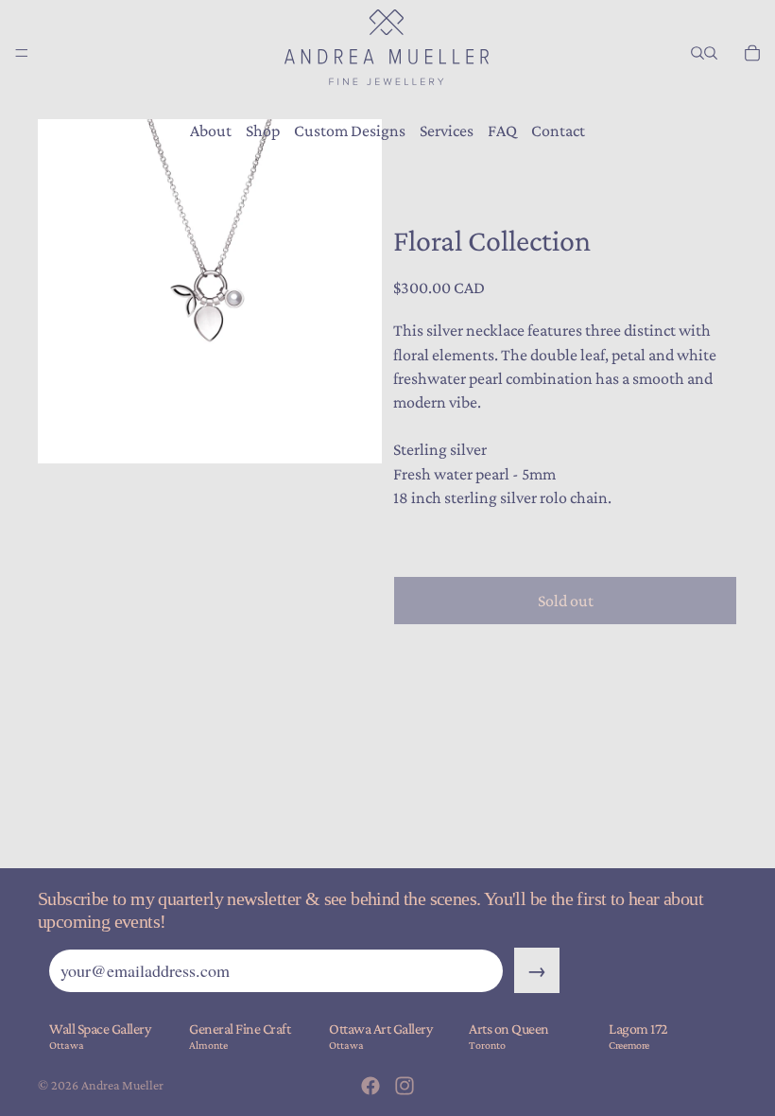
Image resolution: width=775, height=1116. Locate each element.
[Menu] (21, 53)
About (211, 130)
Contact (558, 130)
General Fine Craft (239, 1028)
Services (447, 130)
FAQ (502, 130)
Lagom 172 (638, 1028)
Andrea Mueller (122, 1084)
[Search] (697, 53)
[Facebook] (370, 1085)
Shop (263, 130)
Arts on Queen (509, 1028)
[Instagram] (404, 1085)
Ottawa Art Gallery (380, 1028)
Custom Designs (349, 130)
